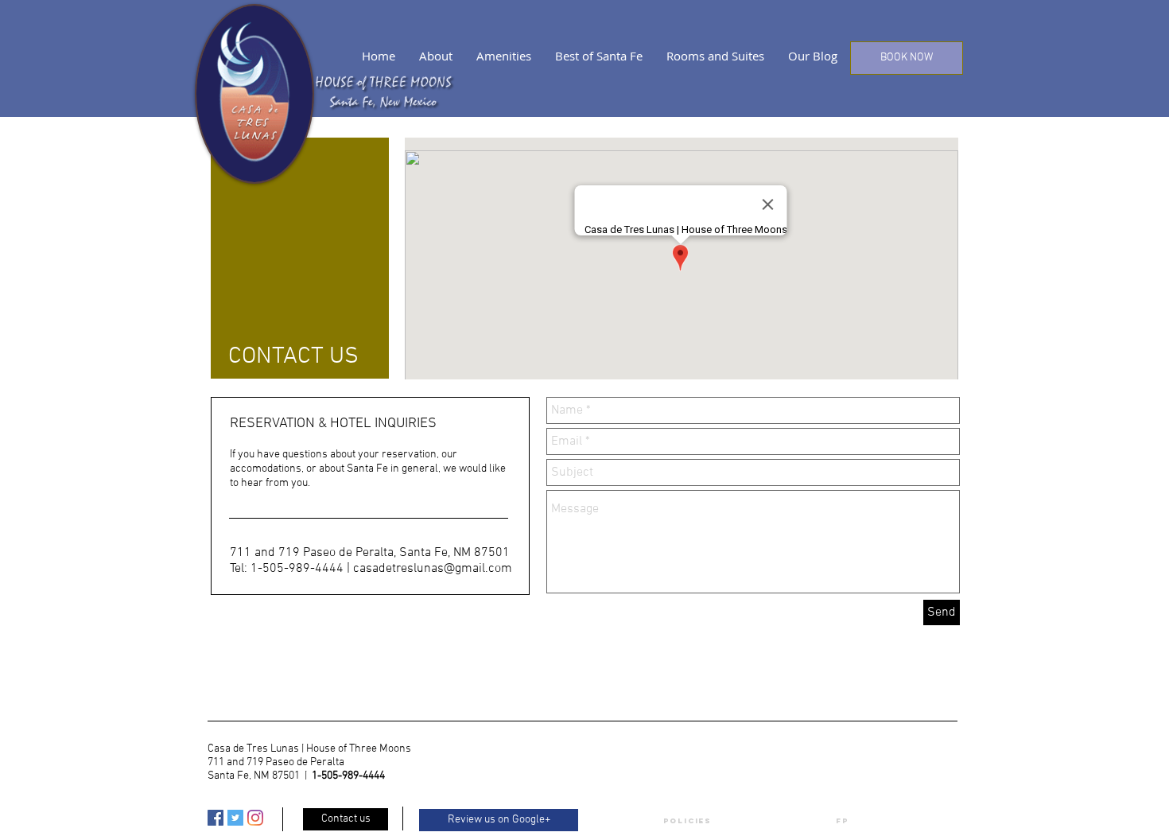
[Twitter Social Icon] (235, 818)
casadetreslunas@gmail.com (432, 569)
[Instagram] (255, 818)
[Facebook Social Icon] (215, 818)
